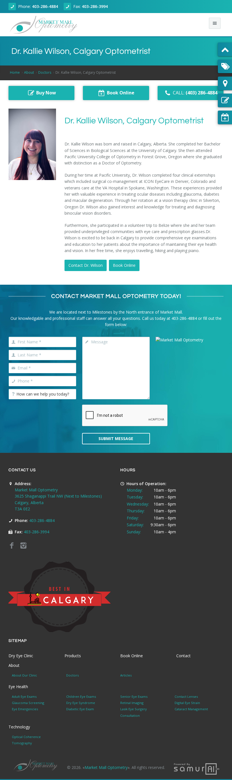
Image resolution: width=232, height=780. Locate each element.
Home (15, 72)
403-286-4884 (45, 6)
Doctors (44, 72)
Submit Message (115, 438)
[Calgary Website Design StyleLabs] (196, 768)
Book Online (124, 265)
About (29, 72)
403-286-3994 (95, 6)
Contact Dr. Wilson (85, 265)
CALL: (195, 93)
